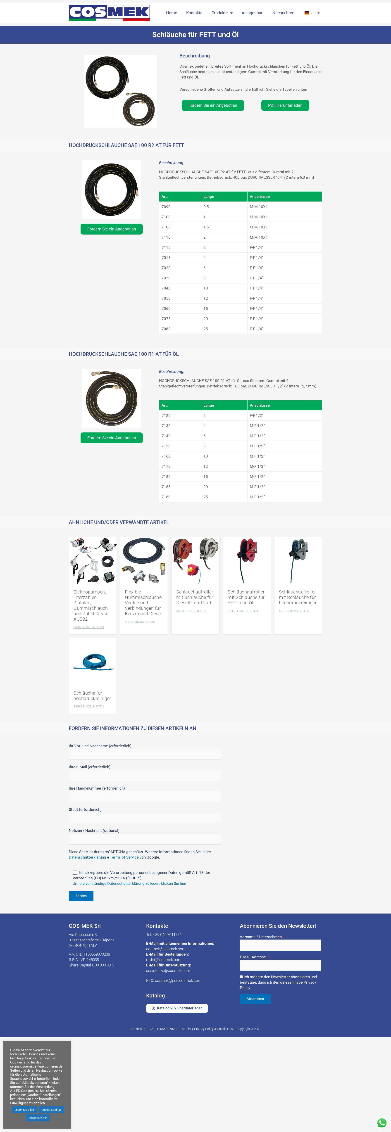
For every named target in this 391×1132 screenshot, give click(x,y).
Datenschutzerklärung (87, 857)
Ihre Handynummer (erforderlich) (97, 788)
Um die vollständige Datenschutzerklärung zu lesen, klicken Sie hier (129, 883)
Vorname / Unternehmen (261, 937)
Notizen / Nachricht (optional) (94, 830)
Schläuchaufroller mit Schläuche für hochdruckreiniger (298, 597)
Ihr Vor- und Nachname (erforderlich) (100, 746)
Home (171, 12)
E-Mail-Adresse (254, 957)
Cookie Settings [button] (51, 1109)
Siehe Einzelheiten (89, 627)
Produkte (220, 12)
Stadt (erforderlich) (85, 809)
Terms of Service (124, 857)
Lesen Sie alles (24, 1109)
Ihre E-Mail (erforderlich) (89, 767)
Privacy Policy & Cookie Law (213, 1029)
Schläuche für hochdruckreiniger (92, 695)
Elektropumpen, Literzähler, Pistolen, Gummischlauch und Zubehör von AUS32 (91, 605)
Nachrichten (283, 12)
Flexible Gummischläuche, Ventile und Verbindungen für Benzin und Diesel (144, 602)
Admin (186, 1029)
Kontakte (194, 12)
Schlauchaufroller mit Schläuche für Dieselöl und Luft (194, 597)
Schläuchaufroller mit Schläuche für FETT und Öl (246, 597)
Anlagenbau (252, 12)
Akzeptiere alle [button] (38, 1118)
